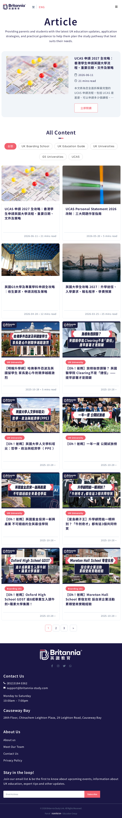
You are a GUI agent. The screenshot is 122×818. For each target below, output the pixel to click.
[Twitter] (64, 666)
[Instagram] (58, 666)
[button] (116, 6)
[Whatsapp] (70, 666)
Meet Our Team (13, 747)
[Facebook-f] (52, 666)
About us (9, 740)
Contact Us (10, 753)
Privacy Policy (12, 760)
